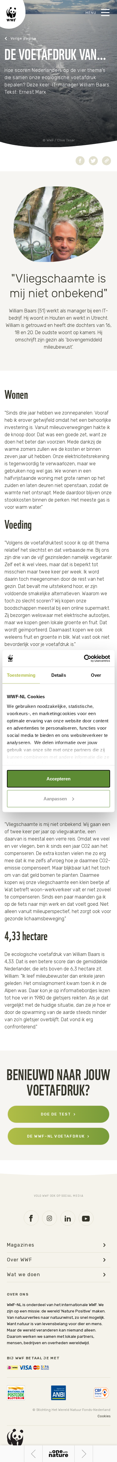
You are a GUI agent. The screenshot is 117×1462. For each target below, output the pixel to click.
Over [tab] (96, 675)
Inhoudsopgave (58, 1453)
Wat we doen (23, 1274)
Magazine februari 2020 (28, 38)
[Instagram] (49, 1218)
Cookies (104, 1416)
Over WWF (19, 1259)
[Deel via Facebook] (80, 160)
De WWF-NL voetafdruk (56, 1136)
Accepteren (58, 778)
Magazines (20, 1245)
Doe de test (56, 1114)
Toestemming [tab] (21, 675)
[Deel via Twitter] (93, 160)
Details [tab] (58, 675)
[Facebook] (31, 1217)
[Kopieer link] (106, 160)
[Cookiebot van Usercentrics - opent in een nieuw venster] (84, 658)
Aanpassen (55, 798)
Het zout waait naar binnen (33, 1453)
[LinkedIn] (67, 1218)
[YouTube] (86, 1218)
